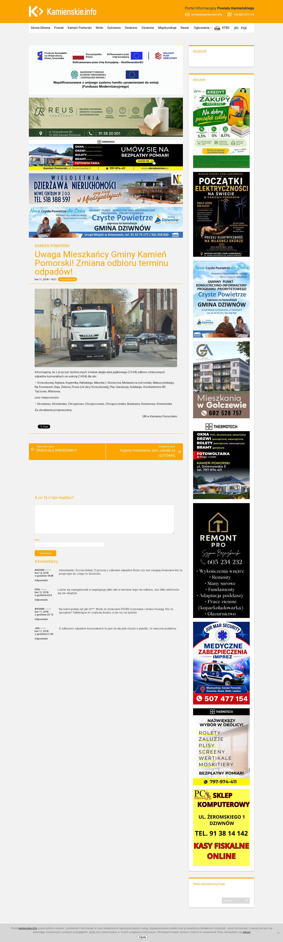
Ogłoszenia (201, 28)
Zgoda (142, 937)
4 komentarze (67, 279)
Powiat (59, 28)
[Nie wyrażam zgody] (278, 933)
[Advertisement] (106, 479)
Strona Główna (40, 28)
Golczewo (114, 28)
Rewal (185, 28)
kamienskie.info (27, 928)
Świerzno (131, 28)
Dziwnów (148, 28)
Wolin (99, 28)
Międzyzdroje (167, 28)
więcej (246, 932)
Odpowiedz (41, 580)
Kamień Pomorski (80, 28)
